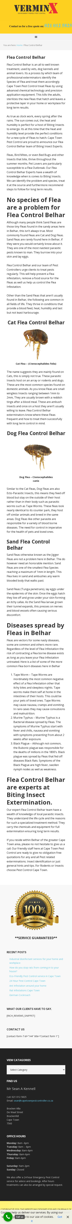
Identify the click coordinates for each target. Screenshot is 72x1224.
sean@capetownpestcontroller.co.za (33, 1100)
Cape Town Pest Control (36, 8)
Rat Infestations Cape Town (24, 990)
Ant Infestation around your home (27, 985)
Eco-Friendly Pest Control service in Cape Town (35, 976)
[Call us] (8, 1216)
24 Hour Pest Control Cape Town (27, 980)
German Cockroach (19, 995)
